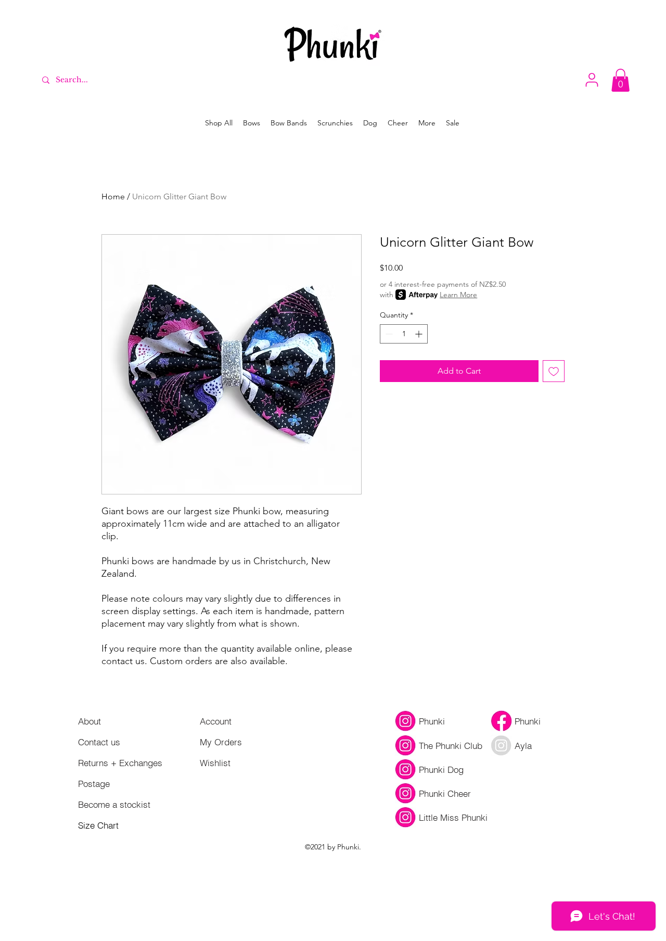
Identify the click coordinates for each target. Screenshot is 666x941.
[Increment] (419, 334)
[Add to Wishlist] (554, 371)
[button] (620, 80)
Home (113, 196)
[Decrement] (387, 334)
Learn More (458, 294)
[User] (592, 80)
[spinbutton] (403, 334)
